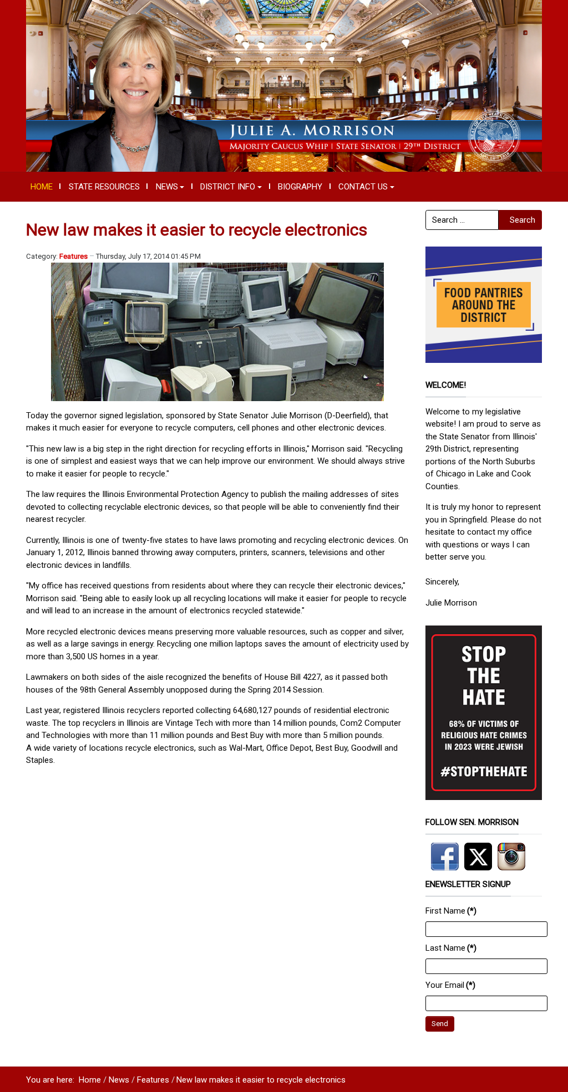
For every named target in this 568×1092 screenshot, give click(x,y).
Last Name (450, 948)
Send (440, 1023)
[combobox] (462, 220)
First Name (450, 911)
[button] (170, 186)
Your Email (450, 985)
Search (522, 220)
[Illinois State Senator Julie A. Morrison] (284, 85)
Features (73, 256)
